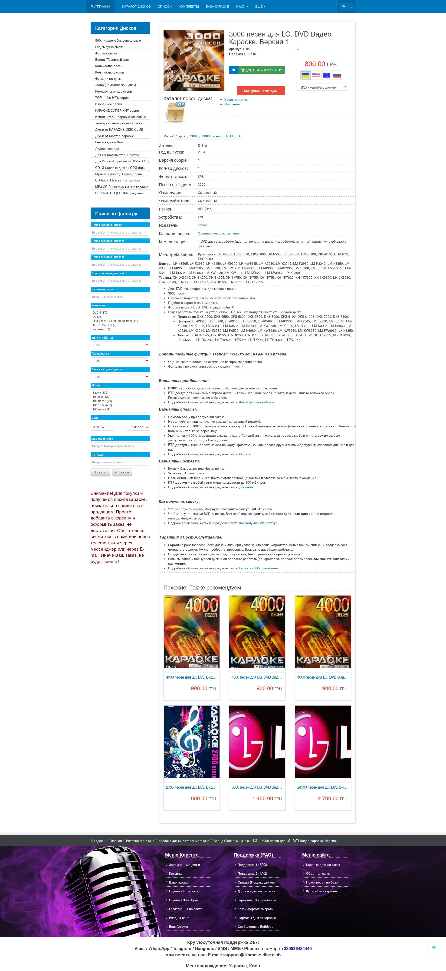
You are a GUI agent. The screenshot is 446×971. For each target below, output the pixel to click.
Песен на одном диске (107, 369)
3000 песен (211, 136)
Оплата (245, 454)
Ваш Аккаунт (178, 926)
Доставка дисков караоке (256, 891)
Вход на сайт (179, 917)
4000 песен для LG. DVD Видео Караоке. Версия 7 (322, 677)
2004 (194, 136)
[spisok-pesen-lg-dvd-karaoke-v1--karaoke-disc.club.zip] (175, 112)
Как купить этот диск (261, 90)
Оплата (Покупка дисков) (257, 882)
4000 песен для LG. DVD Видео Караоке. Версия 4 (191, 677)
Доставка (246, 487)
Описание (232, 104)
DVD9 (228, 136)
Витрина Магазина (140, 840)
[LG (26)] (120, 317)
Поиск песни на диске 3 (108, 257)
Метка (96, 385)
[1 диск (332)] (120, 392)
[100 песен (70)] (120, 401)
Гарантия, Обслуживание (258, 568)
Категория (98, 305)
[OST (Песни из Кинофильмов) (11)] (120, 321)
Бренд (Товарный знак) (231, 840)
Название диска (103, 289)
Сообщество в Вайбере (255, 926)
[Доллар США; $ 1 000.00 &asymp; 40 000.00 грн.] (316, 75)
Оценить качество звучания (219, 233)
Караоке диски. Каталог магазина (184, 840)
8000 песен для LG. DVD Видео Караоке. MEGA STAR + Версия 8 (257, 787)
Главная (115, 840)
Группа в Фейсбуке (183, 899)
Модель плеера (102, 438)
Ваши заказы (179, 882)
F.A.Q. (240, 6)
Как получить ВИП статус (258, 522)
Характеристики (236, 99)
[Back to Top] (434, 947)
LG (297, 49)
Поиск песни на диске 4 (108, 273)
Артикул (97, 454)
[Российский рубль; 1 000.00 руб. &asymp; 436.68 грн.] (337, 75)
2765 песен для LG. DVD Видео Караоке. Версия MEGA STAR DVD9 (191, 787)
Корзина (175, 873)
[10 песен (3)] (120, 397)
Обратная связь (318, 873)
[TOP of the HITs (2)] (120, 325)
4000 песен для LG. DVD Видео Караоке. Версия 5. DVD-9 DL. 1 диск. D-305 (257, 677)
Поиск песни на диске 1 (108, 225)
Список (164, 6)
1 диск (181, 136)
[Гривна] (305, 75)
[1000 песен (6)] (120, 405)
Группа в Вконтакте (183, 891)
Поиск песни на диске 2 (108, 241)
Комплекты (188, 6)
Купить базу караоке (321, 891)
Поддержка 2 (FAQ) (252, 873)
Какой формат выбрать (257, 402)
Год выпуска (100, 353)
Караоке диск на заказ (323, 864)
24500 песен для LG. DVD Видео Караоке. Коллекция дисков (322, 787)
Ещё (258, 6)
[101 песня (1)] (120, 409)
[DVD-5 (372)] (120, 312)
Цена (95, 417)
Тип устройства (102, 337)
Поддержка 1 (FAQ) (252, 864)
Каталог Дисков (136, 6)
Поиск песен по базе (322, 882)
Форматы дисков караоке (257, 917)
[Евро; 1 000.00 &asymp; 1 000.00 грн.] (326, 75)
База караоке (217, 6)
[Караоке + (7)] (120, 329)
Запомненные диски (184, 864)
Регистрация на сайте (185, 908)
